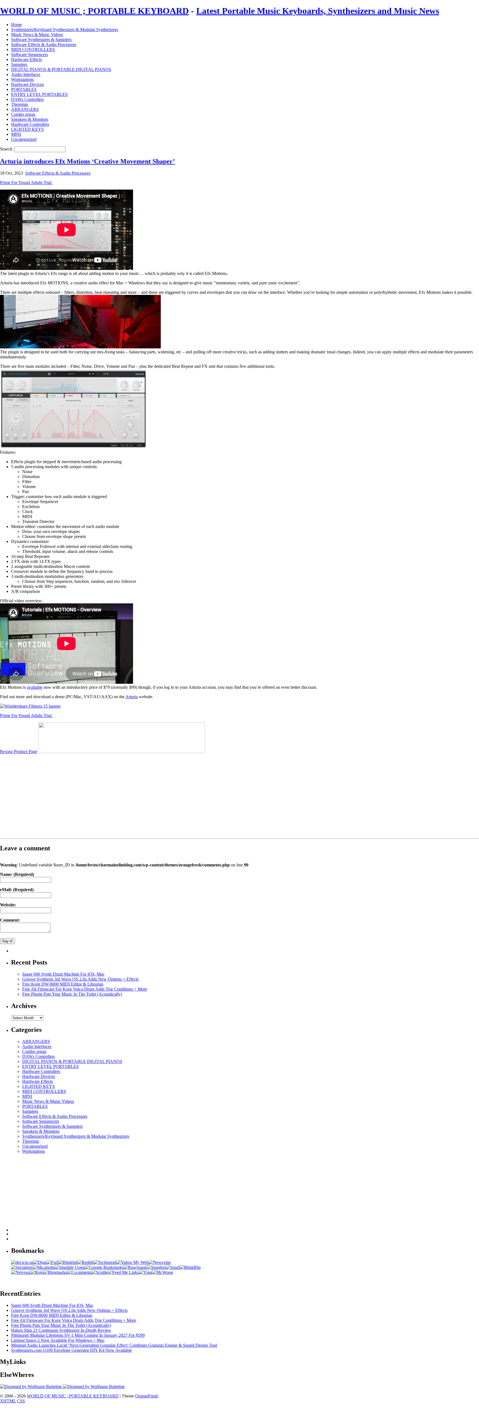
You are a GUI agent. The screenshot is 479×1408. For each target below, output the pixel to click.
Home (16, 24)
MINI (16, 134)
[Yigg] (145, 1272)
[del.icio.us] (22, 1262)
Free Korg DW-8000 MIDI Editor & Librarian (62, 984)
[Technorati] (104, 1262)
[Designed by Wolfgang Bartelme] (94, 1386)
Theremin (19, 104)
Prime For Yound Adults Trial (26, 182)
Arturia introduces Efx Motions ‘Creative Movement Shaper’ (87, 161)
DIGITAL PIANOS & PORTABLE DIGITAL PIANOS (61, 69)
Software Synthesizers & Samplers (41, 39)
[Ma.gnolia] (44, 1267)
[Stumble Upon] (70, 1267)
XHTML (8, 1401)
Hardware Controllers (30, 124)
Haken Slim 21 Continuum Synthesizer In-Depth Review (61, 1330)
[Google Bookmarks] (104, 1267)
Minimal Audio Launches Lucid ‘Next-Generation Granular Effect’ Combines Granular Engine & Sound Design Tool (114, 1345)
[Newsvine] (160, 1262)
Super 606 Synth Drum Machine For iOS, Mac (63, 974)
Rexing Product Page (18, 751)
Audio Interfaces (25, 74)
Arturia (131, 696)
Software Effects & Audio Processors (43, 44)
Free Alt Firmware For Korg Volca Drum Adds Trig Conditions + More (84, 989)
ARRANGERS (25, 109)
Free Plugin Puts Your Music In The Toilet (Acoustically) (72, 994)
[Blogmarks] (55, 1272)
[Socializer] (22, 1267)
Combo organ (23, 114)
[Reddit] (85, 1262)
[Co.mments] (79, 1272)
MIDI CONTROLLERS (33, 49)
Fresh (153, 1396)
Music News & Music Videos (37, 34)
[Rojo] (37, 1272)
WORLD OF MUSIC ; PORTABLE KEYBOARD (94, 11)
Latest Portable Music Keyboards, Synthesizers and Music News (317, 11)
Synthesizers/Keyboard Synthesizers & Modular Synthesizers (64, 29)
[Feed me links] (123, 1272)
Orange (141, 1396)
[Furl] (52, 1262)
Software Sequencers (29, 54)
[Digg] (40, 1262)
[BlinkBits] (190, 1267)
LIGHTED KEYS (27, 129)
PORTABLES (24, 89)
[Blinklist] (67, 1262)
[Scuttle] (99, 1272)
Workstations (22, 79)
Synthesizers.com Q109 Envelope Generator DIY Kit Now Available (71, 1350)
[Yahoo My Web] (132, 1262)
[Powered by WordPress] (31, 1386)
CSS (21, 1401)
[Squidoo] (156, 1267)
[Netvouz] (20, 1272)
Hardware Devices (27, 84)
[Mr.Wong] (162, 1272)
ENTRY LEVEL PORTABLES (39, 94)
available (34, 687)
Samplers (19, 64)
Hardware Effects (26, 59)
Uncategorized (24, 139)
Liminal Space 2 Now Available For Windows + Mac (58, 1340)
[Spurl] (173, 1267)
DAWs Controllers (27, 99)
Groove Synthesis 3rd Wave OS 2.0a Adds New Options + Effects (80, 979)
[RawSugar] (135, 1267)
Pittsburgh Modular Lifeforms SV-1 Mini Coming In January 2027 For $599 (78, 1335)
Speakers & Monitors (29, 119)
